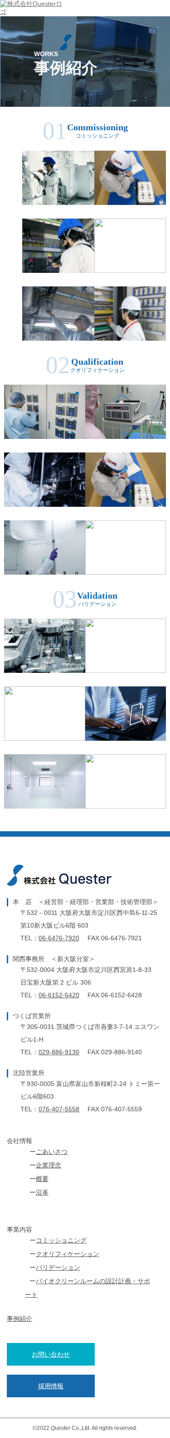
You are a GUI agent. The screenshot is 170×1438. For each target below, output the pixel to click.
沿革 (42, 1192)
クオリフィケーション (67, 1253)
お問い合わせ (51, 1354)
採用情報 (50, 1386)
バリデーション (58, 1267)
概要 (42, 1178)
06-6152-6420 (59, 995)
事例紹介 (19, 1318)
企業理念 (48, 1165)
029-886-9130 (59, 1052)
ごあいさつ (52, 1151)
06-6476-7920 (59, 938)
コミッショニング (61, 1240)
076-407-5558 (59, 1109)
